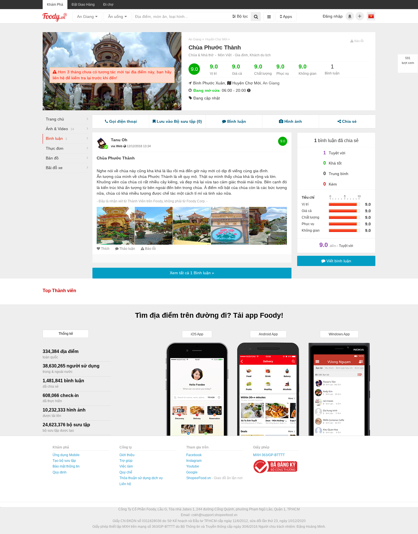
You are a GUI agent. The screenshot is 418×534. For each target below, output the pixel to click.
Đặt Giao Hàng (83, 5)
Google (192, 472)
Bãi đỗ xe (54, 167)
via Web (117, 146)
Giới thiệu (126, 455)
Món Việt (224, 55)
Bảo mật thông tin (66, 466)
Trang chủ (55, 119)
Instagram (194, 461)
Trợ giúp (126, 461)
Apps (287, 16)
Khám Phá (55, 5)
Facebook (194, 455)
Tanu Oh (119, 140)
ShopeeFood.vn (199, 478)
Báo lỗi (150, 249)
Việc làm (126, 466)
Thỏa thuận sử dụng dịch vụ (141, 478)
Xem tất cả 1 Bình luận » (192, 273)
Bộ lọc (242, 16)
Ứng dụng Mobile (66, 455)
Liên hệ (125, 484)
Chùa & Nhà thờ (201, 55)
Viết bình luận (338, 261)
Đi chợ (108, 5)
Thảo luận (127, 249)
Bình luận (56, 138)
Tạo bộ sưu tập (64, 461)
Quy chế (125, 472)
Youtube (192, 466)
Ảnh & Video (60, 128)
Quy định (60, 472)
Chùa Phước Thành (116, 158)
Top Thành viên (59, 290)
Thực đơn (54, 148)
